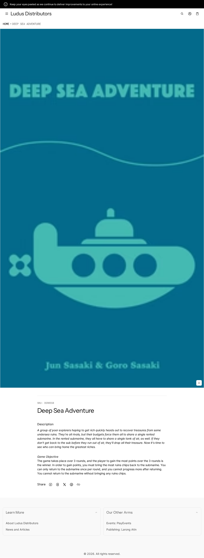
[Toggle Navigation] (7, 14)
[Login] (190, 14)
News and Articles (17, 529)
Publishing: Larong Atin (121, 529)
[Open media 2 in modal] (102, 208)
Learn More (15, 512)
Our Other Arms (119, 512)
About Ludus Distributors (22, 523)
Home (6, 24)
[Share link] (78, 484)
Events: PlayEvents (118, 523)
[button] (182, 14)
